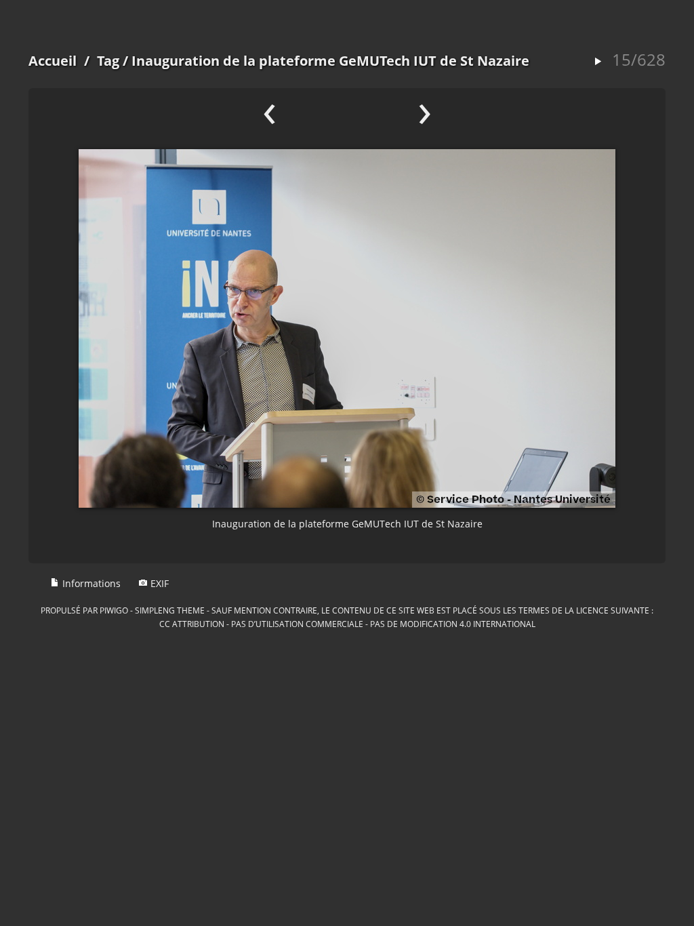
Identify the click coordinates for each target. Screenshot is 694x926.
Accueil (52, 61)
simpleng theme (170, 610)
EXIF (158, 583)
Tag (108, 61)
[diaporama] (598, 62)
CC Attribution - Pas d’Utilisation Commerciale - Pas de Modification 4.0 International (347, 623)
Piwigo (114, 610)
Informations (90, 583)
